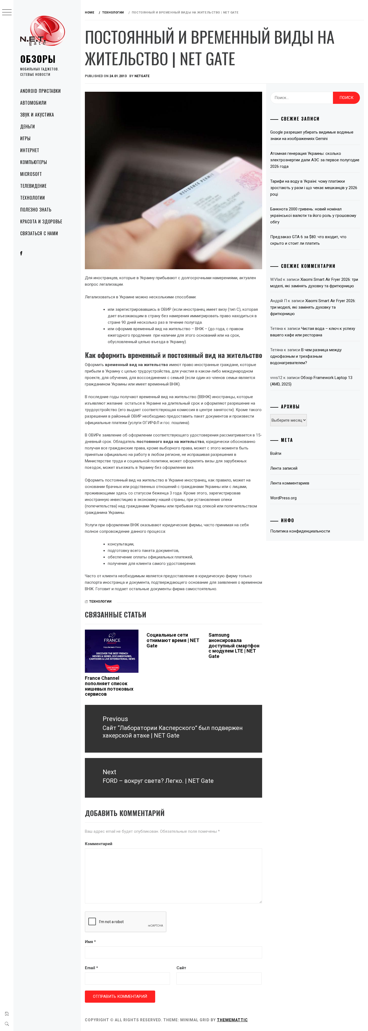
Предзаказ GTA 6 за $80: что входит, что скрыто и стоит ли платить (308, 240)
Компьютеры (33, 162)
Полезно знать (35, 209)
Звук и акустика (37, 114)
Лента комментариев (289, 483)
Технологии (32, 197)
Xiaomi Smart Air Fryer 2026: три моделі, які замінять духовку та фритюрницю (313, 307)
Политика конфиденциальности (300, 531)
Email (91, 967)
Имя (90, 941)
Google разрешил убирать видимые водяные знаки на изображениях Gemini (311, 135)
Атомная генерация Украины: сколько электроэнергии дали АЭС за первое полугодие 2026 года (314, 160)
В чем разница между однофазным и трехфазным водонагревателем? (306, 356)
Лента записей (283, 468)
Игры (25, 138)
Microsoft (31, 174)
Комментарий (98, 843)
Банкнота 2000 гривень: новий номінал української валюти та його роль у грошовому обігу (313, 215)
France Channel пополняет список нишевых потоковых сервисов (109, 686)
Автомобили (33, 103)
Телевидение (33, 186)
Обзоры (38, 59)
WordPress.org (283, 498)
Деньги (27, 126)
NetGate (142, 76)
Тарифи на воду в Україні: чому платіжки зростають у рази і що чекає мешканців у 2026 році (313, 188)
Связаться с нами (39, 233)
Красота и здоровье (41, 221)
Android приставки (40, 91)
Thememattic (232, 1020)
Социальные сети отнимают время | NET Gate (173, 640)
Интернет (29, 150)
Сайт (181, 967)
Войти (275, 453)
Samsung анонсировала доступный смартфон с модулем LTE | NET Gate (234, 645)
